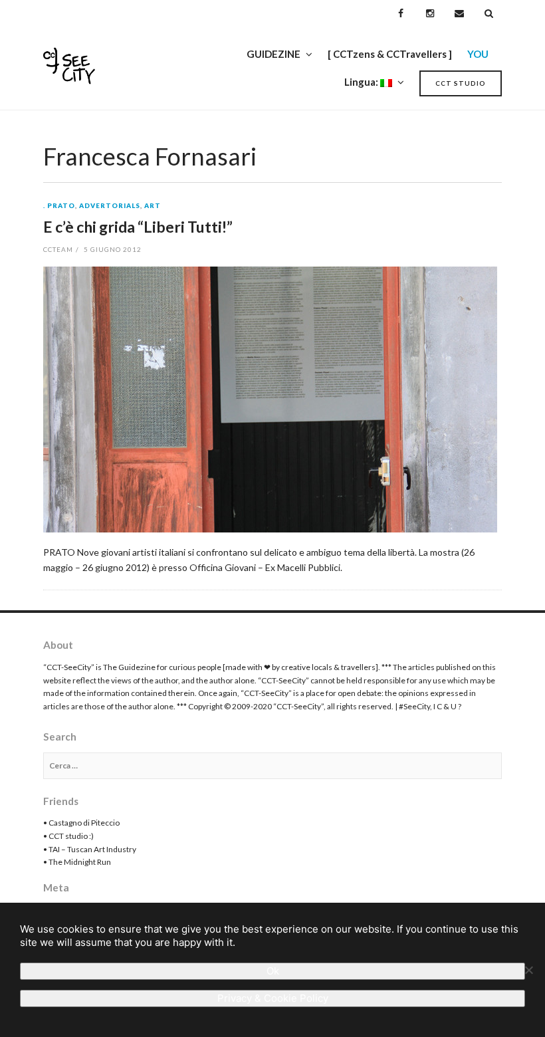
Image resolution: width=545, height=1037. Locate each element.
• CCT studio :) (68, 836)
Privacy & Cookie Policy (272, 998)
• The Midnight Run (77, 862)
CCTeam (58, 249)
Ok (273, 971)
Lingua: (362, 82)
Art (152, 206)
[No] (528, 970)
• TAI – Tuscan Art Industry (89, 849)
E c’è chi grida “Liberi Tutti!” (138, 226)
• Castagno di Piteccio (81, 823)
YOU (478, 54)
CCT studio (460, 83)
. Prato (59, 206)
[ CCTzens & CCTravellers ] (390, 54)
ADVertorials (109, 206)
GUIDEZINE (273, 54)
